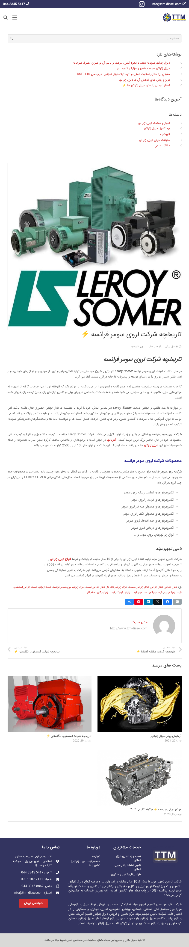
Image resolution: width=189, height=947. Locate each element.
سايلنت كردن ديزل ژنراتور (154, 140)
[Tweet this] (157, 602)
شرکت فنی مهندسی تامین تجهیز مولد (74, 940)
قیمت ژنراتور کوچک (126, 592)
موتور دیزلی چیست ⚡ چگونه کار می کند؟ (155, 809)
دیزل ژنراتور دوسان (80, 918)
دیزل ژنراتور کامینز (96, 914)
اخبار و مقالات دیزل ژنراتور (154, 123)
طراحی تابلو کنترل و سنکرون (126, 874)
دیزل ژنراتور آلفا (124, 923)
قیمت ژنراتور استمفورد (25, 587)
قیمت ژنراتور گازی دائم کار (101, 592)
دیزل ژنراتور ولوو (144, 918)
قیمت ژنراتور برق (173, 592)
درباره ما (96, 856)
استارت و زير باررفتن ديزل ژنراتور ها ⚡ (146, 85)
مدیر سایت (152, 347)
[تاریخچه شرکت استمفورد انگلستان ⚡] (50, 679)
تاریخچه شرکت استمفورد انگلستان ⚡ (69, 736)
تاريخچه (134, 347)
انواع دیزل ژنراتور (60, 559)
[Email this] (177, 602)
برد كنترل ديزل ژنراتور (157, 128)
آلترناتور (111, 440)
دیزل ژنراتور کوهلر (113, 918)
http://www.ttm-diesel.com (129, 628)
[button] (5, 17)
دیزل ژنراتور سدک (154, 923)
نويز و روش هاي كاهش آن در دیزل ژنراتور (144, 80)
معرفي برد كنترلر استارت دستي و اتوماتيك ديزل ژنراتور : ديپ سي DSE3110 (123, 74)
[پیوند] (174, 17)
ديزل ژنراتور (170, 587)
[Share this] (167, 602)
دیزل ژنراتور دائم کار (116, 587)
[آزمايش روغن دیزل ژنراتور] (139, 679)
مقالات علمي (162, 145)
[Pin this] (138, 602)
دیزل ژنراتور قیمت (95, 587)
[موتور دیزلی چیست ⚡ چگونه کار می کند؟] (139, 752)
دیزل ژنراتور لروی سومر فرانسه (69, 587)
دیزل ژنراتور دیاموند (98, 923)
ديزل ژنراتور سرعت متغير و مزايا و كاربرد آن (143, 68)
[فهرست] (15, 17)
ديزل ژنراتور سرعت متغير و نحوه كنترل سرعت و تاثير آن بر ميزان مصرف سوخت (121, 63)
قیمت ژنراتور (44, 587)
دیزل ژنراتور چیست (139, 587)
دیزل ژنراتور (151, 445)
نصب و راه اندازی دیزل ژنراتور (128, 858)
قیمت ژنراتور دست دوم (150, 592)
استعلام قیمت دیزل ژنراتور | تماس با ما (85, 863)
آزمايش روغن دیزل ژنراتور (166, 736)
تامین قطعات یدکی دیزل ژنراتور (128, 867)
